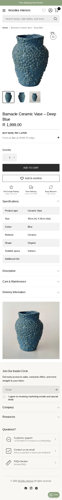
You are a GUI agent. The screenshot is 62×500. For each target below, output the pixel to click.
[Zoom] (53, 37)
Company (8, 407)
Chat (56, 494)
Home (5, 28)
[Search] (55, 19)
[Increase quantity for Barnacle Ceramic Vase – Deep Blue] (14, 157)
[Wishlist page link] (43, 10)
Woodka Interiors (19, 10)
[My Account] (50, 10)
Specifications (10, 201)
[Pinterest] (36, 488)
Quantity (6, 149)
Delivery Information (13, 292)
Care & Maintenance (14, 281)
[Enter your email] (56, 389)
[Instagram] (31, 488)
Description (9, 270)
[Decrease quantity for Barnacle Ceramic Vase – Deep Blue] (5, 157)
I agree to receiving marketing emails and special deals (33, 398)
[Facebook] (25, 488)
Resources (8, 416)
